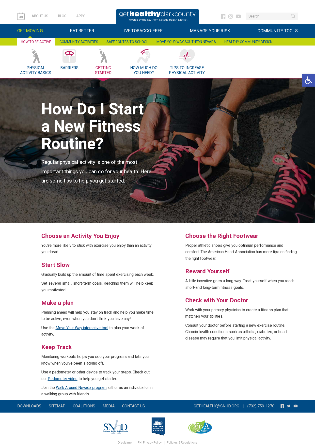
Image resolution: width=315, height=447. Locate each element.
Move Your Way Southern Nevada (186, 42)
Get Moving (30, 31)
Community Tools (277, 31)
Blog (62, 16)
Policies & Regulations (182, 443)
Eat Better (82, 31)
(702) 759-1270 (260, 406)
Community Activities (79, 42)
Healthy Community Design (248, 42)
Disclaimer (125, 443)
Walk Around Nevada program (81, 388)
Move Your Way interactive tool (82, 328)
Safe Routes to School (127, 42)
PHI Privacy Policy (150, 443)
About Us (40, 16)
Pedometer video (63, 379)
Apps (80, 16)
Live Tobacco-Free (142, 31)
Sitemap (57, 406)
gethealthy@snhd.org (216, 406)
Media (109, 406)
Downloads (29, 406)
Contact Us (133, 406)
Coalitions (84, 406)
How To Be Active (36, 42)
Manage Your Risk (210, 31)
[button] (308, 80)
